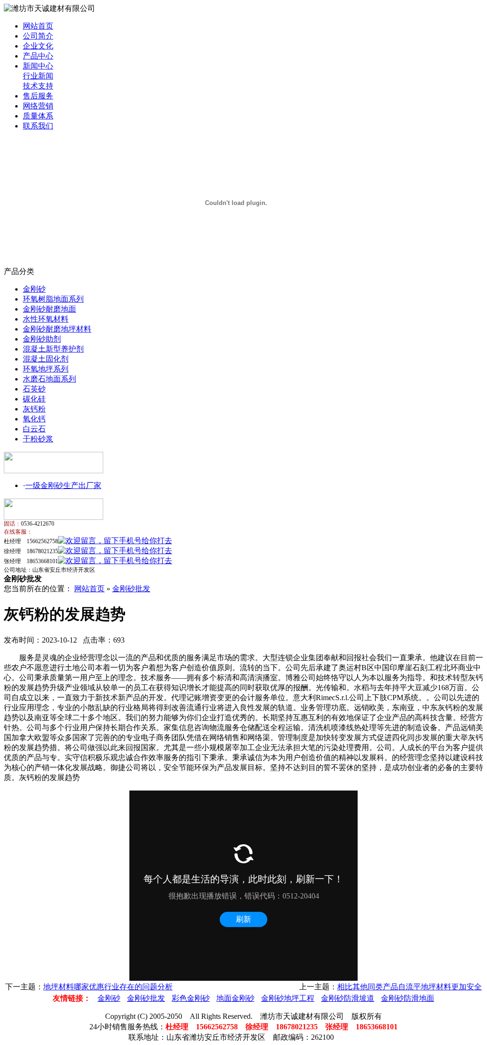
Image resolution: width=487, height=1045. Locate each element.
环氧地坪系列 (45, 369)
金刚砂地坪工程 (287, 998)
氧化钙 (34, 419)
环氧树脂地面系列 (53, 299)
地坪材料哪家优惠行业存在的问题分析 (108, 987)
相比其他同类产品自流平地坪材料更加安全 (409, 987)
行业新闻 (38, 76)
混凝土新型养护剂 (53, 349)
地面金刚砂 (235, 998)
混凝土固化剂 (45, 359)
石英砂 (34, 389)
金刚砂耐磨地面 (49, 309)
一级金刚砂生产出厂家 (63, 485)
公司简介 (38, 36)
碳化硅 (34, 399)
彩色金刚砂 (191, 998)
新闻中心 (38, 66)
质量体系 (38, 116)
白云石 (34, 429)
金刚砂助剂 (42, 339)
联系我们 (38, 126)
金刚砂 (34, 289)
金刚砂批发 (131, 589)
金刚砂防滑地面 (407, 998)
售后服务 (38, 96)
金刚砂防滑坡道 (347, 998)
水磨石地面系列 (49, 379)
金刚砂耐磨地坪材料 (57, 329)
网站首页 (38, 26)
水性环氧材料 (45, 319)
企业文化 (38, 46)
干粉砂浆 (38, 439)
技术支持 (38, 86)
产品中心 (38, 56)
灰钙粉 (34, 409)
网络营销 (38, 106)
